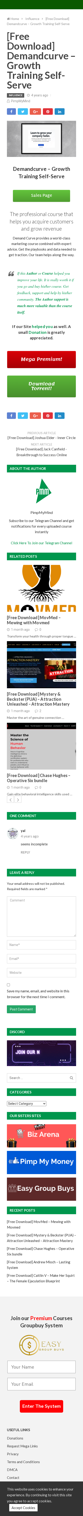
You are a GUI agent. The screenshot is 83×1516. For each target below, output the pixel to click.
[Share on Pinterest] (48, 111)
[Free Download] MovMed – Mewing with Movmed (34, 620)
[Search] (71, 1078)
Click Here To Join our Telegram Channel (41, 543)
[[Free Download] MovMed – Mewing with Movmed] (41, 588)
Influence (15, 95)
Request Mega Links (22, 1446)
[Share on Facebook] (11, 111)
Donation (38, 332)
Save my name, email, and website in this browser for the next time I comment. (38, 994)
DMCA (12, 1470)
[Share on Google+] (35, 111)
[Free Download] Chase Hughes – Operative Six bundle (39, 778)
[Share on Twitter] (23, 111)
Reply (25, 852)
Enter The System (41, 1406)
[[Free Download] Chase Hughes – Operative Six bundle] (41, 746)
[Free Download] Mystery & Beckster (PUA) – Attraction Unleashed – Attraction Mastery (38, 699)
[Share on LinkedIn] (60, 111)
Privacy (13, 1454)
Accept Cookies (23, 1508)
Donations (15, 1438)
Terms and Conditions (23, 1462)
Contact (13, 1477)
